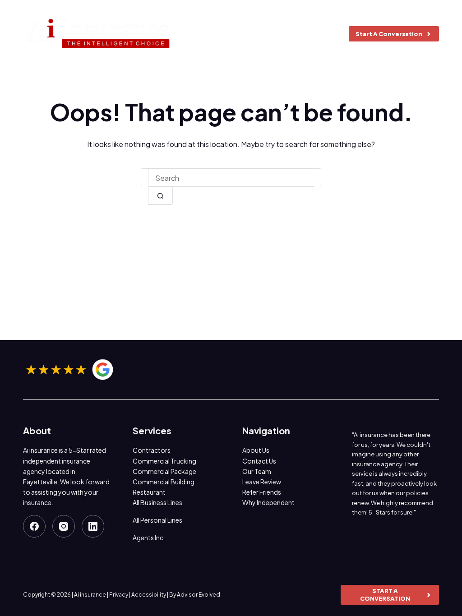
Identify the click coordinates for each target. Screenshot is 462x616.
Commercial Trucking (164, 461)
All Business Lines (157, 502)
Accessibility (148, 594)
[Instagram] (63, 526)
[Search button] (160, 196)
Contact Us (259, 461)
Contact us (305, 33)
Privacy (118, 594)
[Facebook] (34, 526)
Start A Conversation (389, 33)
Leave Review (261, 482)
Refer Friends (261, 492)
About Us (255, 450)
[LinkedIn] (93, 526)
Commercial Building (163, 482)
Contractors (152, 450)
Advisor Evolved (198, 594)
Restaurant (149, 492)
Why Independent (268, 502)
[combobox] (231, 178)
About (198, 33)
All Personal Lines (157, 520)
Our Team (256, 471)
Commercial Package (164, 471)
